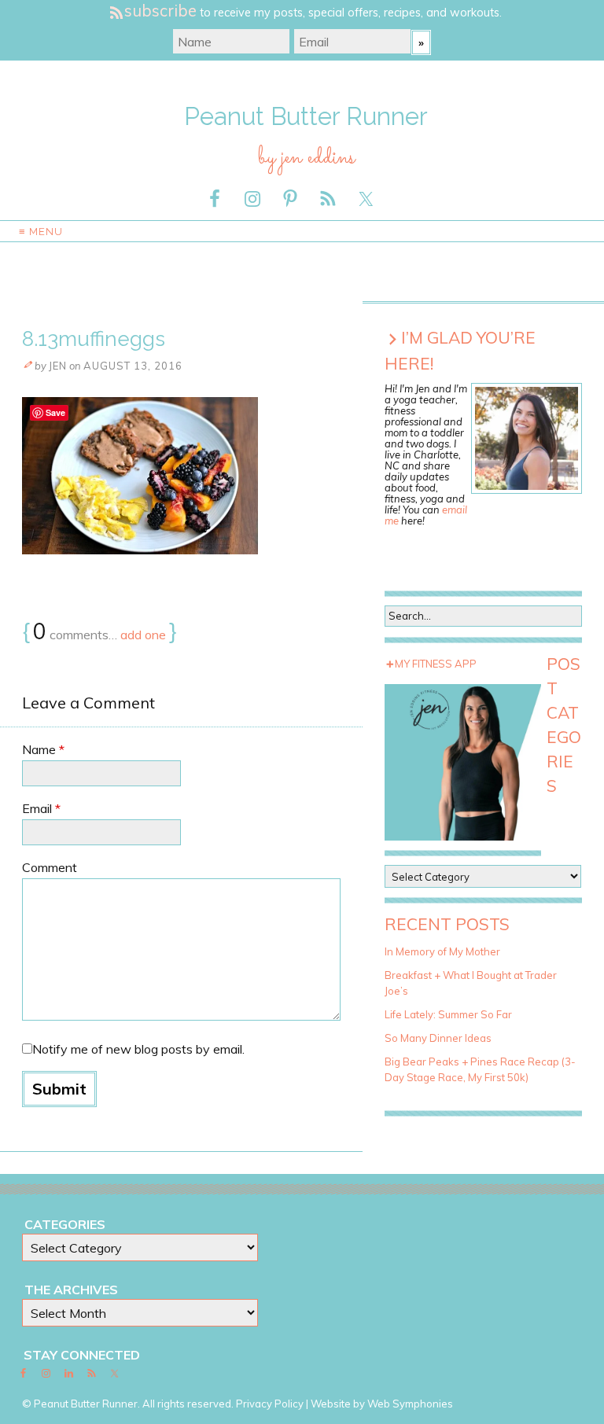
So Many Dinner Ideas (438, 1038)
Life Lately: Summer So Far (448, 1014)
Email (41, 808)
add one (143, 634)
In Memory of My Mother (442, 951)
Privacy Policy (270, 1403)
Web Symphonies (410, 1403)
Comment (49, 867)
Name (43, 749)
